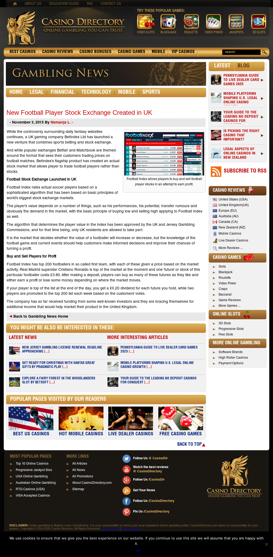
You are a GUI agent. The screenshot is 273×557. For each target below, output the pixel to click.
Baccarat (225, 294)
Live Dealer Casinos (233, 240)
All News (78, 470)
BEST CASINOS (23, 52)
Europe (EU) (228, 210)
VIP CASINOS (183, 52)
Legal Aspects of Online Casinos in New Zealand (239, 154)
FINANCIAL (62, 92)
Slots (222, 266)
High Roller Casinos (233, 357)
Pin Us (151, 511)
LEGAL (37, 92)
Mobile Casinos (230, 233)
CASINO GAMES (131, 52)
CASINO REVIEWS (57, 52)
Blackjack (225, 272)
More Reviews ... (231, 248)
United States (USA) (233, 199)
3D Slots (225, 323)
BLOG (244, 66)
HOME (16, 92)
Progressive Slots (231, 329)
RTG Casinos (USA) (30, 489)
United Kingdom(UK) (234, 205)
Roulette (225, 278)
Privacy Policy (130, 528)
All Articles (79, 463)
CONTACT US (111, 4)
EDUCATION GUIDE (64, 4)
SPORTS (151, 92)
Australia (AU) (229, 216)
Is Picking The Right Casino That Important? (241, 135)
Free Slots (226, 334)
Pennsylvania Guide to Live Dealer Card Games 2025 (241, 80)
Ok (138, 550)
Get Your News (144, 490)
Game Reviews (230, 300)
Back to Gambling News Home (40, 317)
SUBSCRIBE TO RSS (245, 171)
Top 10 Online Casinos (32, 463)
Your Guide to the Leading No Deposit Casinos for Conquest (240, 117)
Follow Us (150, 458)
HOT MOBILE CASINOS (81, 434)
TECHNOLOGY (96, 92)
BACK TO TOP (189, 445)
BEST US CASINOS (31, 434)
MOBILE (158, 52)
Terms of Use (110, 528)
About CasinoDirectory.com (92, 483)
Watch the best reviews (150, 469)
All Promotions (82, 476)
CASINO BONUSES (95, 52)
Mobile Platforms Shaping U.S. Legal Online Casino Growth (240, 98)
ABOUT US (33, 4)
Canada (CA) (228, 222)
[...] (46, 352)
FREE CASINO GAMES (180, 434)
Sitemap (78, 489)
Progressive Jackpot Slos (34, 470)
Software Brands (231, 352)
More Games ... (229, 306)
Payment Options (231, 363)
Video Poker (227, 283)
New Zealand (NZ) (232, 227)
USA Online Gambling (32, 476)
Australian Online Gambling (36, 483)
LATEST (222, 66)
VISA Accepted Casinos (33, 495)
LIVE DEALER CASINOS (130, 434)
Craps (223, 289)
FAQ (90, 4)
